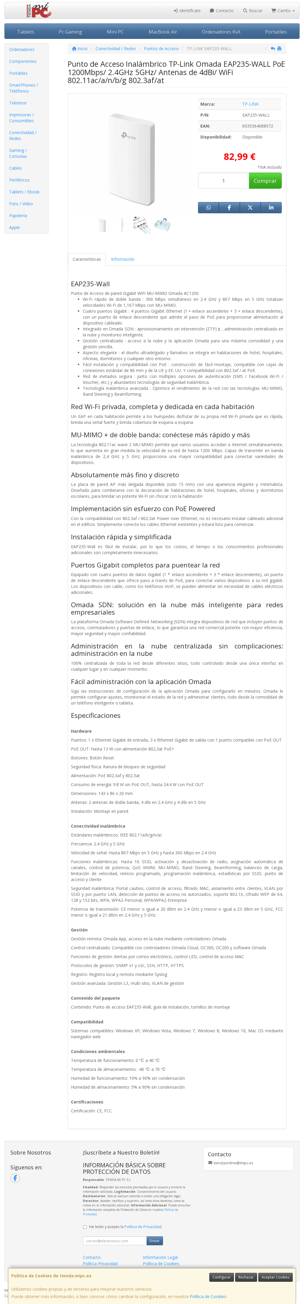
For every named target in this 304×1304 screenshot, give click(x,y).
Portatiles (276, 31)
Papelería (18, 215)
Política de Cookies (208, 1296)
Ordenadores (21, 49)
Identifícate (189, 10)
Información (122, 259)
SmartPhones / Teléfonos (23, 88)
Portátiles (18, 73)
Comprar (265, 180)
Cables (15, 168)
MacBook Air (163, 31)
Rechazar (246, 1277)
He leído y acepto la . (125, 1226)
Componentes (23, 61)
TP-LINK (250, 104)
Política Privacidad (100, 1263)
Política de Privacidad (143, 1226)
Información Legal (160, 1257)
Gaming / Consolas (18, 153)
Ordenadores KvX (221, 31)
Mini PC (115, 31)
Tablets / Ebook (24, 192)
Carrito (284, 10)
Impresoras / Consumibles (21, 117)
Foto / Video (21, 203)
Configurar (222, 1277)
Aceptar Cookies (275, 1277)
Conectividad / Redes (23, 135)
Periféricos (19, 180)
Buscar (255, 10)
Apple (14, 227)
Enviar (155, 1240)
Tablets (25, 31)
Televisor (18, 103)
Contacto (224, 10)
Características (87, 259)
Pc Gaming (70, 31)
